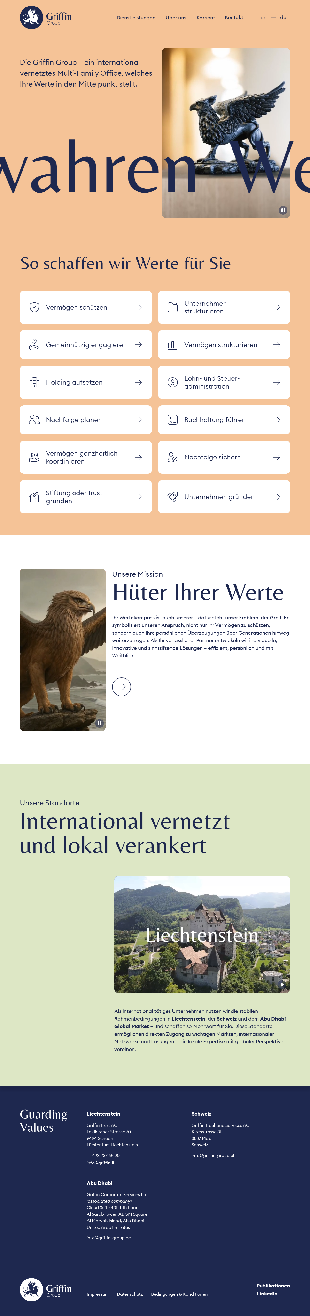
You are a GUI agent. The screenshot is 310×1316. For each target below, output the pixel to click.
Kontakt (234, 17)
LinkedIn (267, 1293)
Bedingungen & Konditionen (179, 1294)
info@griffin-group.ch (214, 1155)
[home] (45, 17)
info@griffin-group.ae (109, 1238)
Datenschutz (130, 1294)
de (283, 17)
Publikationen (273, 1285)
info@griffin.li (100, 1163)
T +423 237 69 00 (103, 1155)
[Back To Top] (45, 1289)
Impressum (98, 1294)
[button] (136, 17)
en (264, 17)
